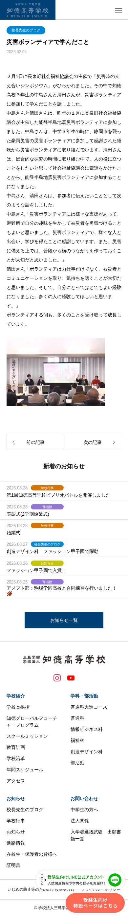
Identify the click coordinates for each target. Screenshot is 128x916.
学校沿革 (16, 758)
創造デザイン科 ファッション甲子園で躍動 (52, 551)
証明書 (13, 865)
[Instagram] (57, 677)
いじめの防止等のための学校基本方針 (41, 889)
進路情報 (16, 843)
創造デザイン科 (87, 751)
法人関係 (80, 820)
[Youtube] (71, 677)
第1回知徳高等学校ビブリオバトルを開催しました (58, 495)
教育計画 (16, 747)
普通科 (77, 718)
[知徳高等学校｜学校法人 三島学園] (27, 10)
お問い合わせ (84, 798)
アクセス (16, 780)
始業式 (13, 532)
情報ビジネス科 (87, 729)
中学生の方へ (84, 809)
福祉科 (77, 740)
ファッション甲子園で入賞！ (36, 570)
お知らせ (47, 563)
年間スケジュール (25, 769)
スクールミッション (27, 736)
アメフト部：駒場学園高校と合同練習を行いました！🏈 (62, 590)
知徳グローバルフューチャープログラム (32, 722)
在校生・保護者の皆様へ (32, 854)
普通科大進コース (89, 707)
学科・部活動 (84, 695)
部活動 (47, 507)
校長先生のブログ (25, 30)
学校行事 (47, 488)
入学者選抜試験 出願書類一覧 (96, 835)
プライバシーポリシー (100, 889)
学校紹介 (16, 695)
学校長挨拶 (18, 707)
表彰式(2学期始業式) (28, 514)
